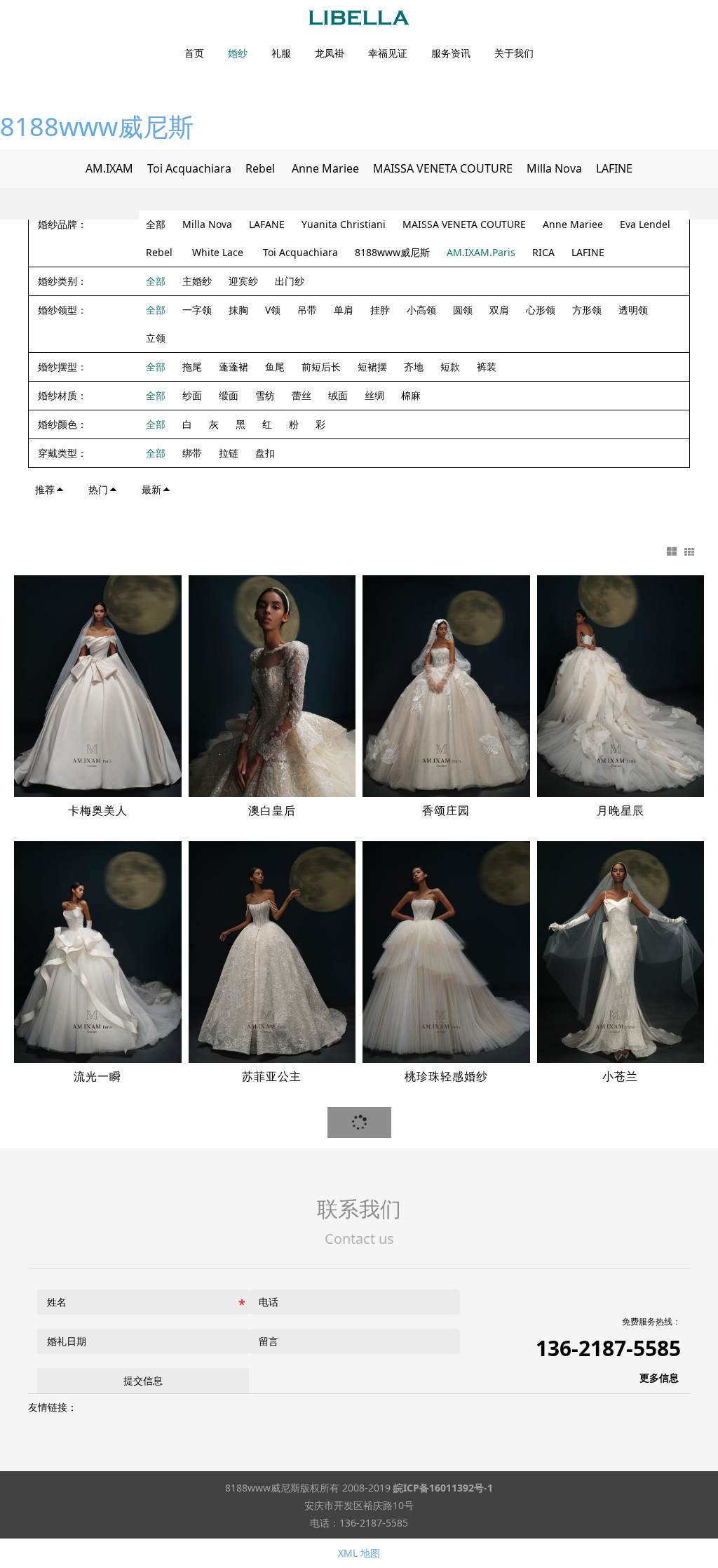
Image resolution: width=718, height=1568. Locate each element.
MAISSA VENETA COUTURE (443, 168)
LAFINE (614, 168)
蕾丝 (301, 395)
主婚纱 (197, 281)
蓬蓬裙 (233, 366)
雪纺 (265, 395)
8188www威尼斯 (97, 126)
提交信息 (143, 1380)
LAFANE (267, 224)
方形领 (587, 309)
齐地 (414, 366)
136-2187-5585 (608, 1348)
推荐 (45, 489)
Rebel (261, 168)
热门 (98, 489)
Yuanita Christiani (344, 224)
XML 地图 (359, 1553)
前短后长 (321, 366)
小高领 (421, 309)
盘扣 (265, 453)
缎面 (228, 395)
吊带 (307, 309)
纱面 (192, 395)
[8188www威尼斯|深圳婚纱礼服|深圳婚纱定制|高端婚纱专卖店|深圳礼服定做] (359, 18)
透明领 (633, 309)
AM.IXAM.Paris (481, 252)
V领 (272, 309)
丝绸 (374, 395)
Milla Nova (554, 168)
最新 (151, 489)
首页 (194, 53)
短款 (450, 366)
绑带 (192, 453)
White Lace (219, 252)
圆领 (463, 309)
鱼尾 (275, 366)
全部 (155, 224)
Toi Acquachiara (189, 168)
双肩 (499, 309)
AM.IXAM (109, 168)
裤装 (486, 366)
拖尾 (192, 366)
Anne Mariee (325, 168)
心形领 (540, 309)
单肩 (343, 309)
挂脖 (380, 309)
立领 (155, 337)
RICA (543, 252)
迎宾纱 (243, 281)
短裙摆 (372, 366)
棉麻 (411, 395)
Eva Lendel (645, 224)
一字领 (197, 309)
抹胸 (238, 309)
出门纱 (289, 281)
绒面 (338, 395)
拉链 (228, 453)
